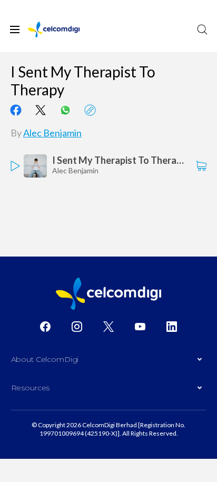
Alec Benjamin (52, 133)
